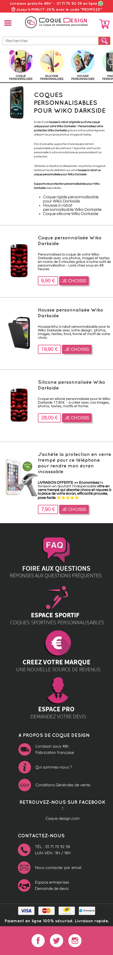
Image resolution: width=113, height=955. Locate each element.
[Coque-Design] (56, 22)
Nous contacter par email (58, 867)
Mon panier (104, 25)
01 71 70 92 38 (77, 3)
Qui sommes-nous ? (53, 767)
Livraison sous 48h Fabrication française (54, 749)
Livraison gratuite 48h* (31, 3)
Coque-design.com (62, 818)
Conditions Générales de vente (62, 784)
